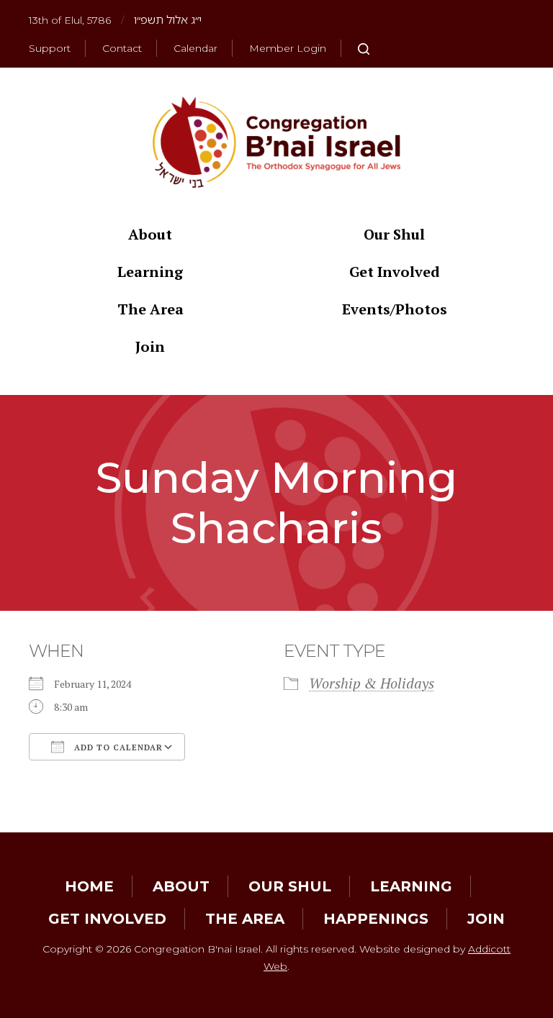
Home (89, 886)
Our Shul (394, 234)
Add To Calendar (117, 747)
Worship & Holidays (371, 683)
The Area (150, 309)
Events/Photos (394, 309)
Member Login (287, 48)
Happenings (375, 918)
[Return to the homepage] (276, 142)
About (150, 234)
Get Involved (394, 271)
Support (50, 48)
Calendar (195, 48)
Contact (122, 48)
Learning (150, 271)
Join (150, 346)
